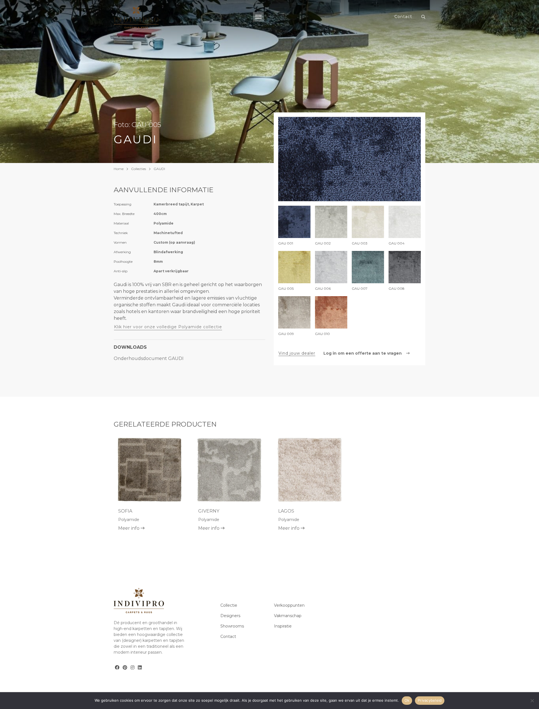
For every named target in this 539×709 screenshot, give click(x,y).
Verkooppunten (289, 605)
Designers (230, 615)
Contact (403, 16)
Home (119, 169)
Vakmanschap (288, 615)
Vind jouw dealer (296, 353)
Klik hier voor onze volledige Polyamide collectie (168, 326)
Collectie (228, 605)
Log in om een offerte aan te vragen (363, 353)
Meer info (129, 528)
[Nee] (532, 700)
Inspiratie (283, 626)
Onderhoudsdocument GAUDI (149, 358)
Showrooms (232, 626)
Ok (407, 700)
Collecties (138, 169)
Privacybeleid (430, 700)
